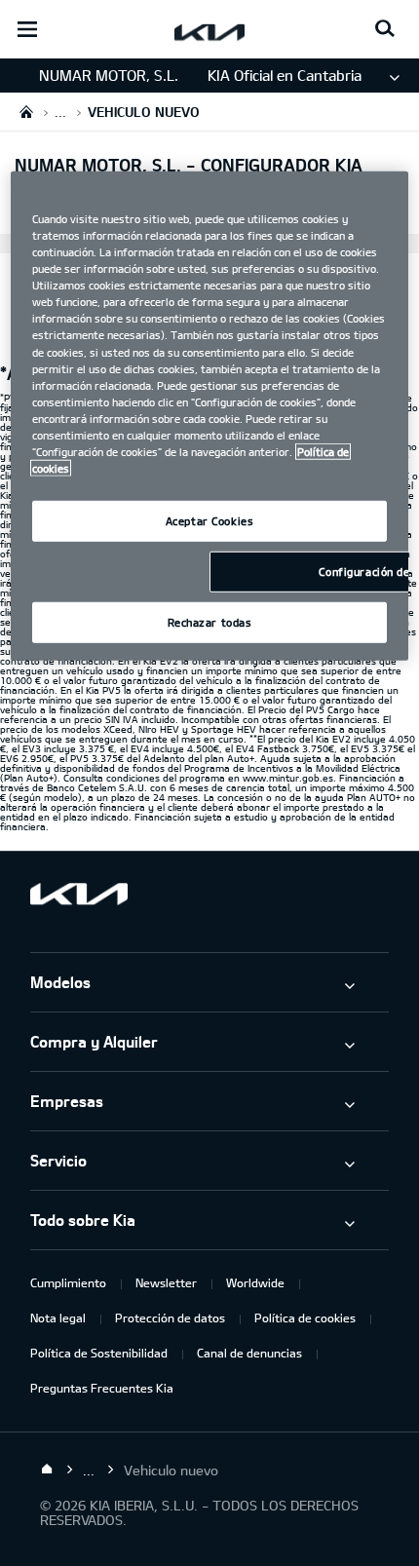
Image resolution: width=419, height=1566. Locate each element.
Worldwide (255, 1282)
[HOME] (26, 111)
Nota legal (58, 1317)
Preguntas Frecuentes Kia (101, 1387)
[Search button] (385, 29)
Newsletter (166, 1282)
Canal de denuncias (249, 1352)
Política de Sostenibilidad (99, 1352)
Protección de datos (170, 1317)
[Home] (47, 1469)
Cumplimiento (68, 1282)
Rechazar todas (210, 622)
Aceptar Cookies (210, 521)
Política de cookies (305, 1317)
